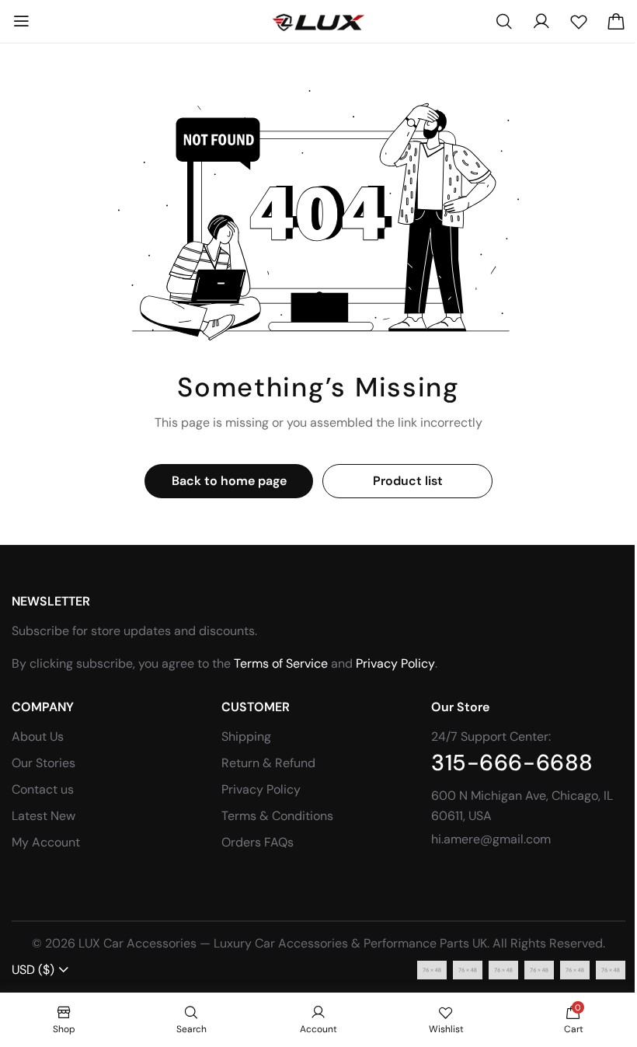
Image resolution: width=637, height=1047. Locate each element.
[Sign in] (541, 21)
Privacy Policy (395, 663)
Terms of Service (281, 663)
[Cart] (616, 21)
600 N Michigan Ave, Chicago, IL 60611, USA (522, 805)
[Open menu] (21, 21)
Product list (408, 481)
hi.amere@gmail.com (491, 839)
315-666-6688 (512, 763)
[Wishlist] (578, 21)
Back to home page (229, 481)
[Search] (504, 21)
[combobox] (41, 970)
